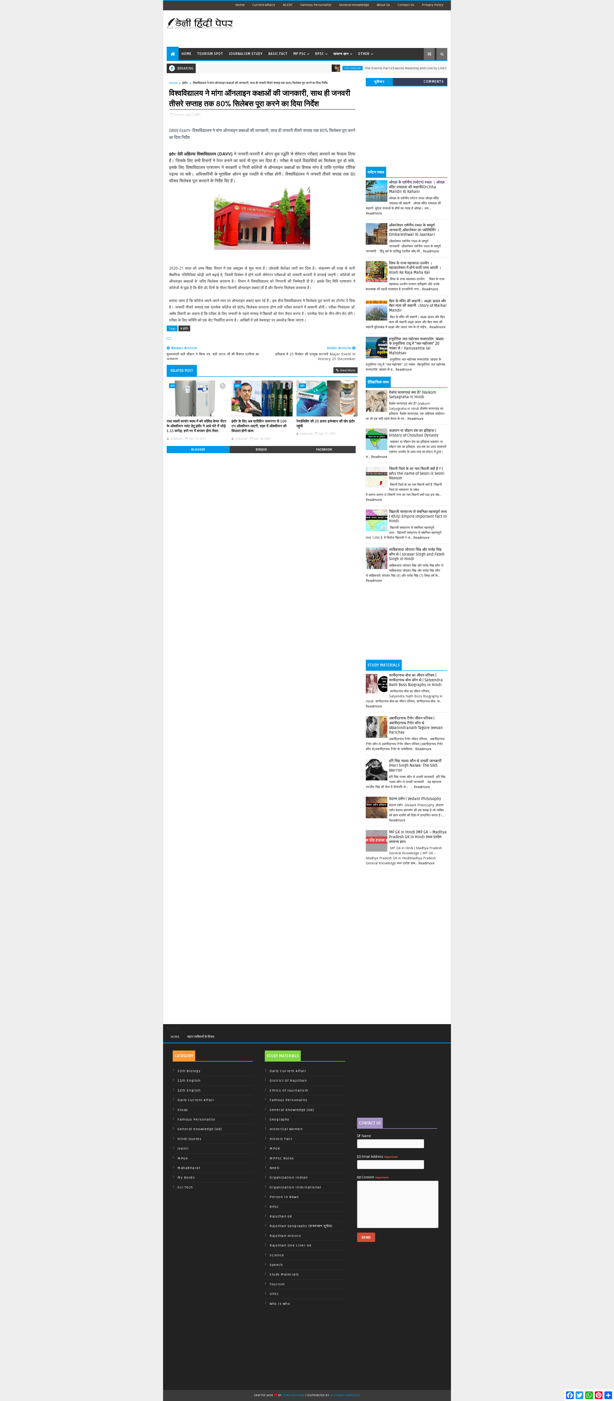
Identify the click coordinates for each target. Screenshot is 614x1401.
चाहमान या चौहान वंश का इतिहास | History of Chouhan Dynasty (413, 433)
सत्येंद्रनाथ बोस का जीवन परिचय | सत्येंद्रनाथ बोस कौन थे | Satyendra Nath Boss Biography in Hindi (416, 680)
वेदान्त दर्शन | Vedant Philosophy (415, 798)
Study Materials (284, 1274)
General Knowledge (354, 5)
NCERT (288, 5)
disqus (261, 449)
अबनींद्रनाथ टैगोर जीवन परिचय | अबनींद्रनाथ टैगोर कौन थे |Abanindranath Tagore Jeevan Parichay (416, 725)
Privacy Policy (432, 5)
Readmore (374, 213)
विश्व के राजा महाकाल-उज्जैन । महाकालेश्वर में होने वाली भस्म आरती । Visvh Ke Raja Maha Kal (415, 268)
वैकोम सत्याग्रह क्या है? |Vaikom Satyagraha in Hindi (412, 395)
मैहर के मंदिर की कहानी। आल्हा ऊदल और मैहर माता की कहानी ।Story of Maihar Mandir (418, 306)
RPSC (319, 54)
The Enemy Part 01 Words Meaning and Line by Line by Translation (380, 68)
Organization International (295, 1187)
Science (277, 1255)
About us (383, 5)
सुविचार (379, 82)
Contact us (406, 5)
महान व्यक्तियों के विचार (200, 1037)
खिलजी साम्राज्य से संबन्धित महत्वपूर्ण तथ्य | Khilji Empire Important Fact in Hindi (418, 516)
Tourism (277, 1284)
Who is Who (280, 1304)
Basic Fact (278, 54)
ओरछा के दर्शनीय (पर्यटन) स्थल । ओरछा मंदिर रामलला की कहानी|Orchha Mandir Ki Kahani (417, 187)
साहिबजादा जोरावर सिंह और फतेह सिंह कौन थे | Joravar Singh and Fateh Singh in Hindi (417, 554)
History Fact (281, 1139)
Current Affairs (263, 5)
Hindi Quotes (189, 1139)
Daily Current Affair (195, 1100)
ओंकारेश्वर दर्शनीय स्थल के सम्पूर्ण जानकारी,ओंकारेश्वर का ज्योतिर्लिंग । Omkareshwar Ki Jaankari (414, 230)
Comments (434, 82)
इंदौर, (198, 114)
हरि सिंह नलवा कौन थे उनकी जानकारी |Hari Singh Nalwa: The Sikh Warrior (415, 766)
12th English (316, 68)
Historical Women (286, 1129)
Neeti (275, 1168)
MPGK (182, 1158)
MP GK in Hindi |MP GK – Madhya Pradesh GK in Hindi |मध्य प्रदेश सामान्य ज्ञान (418, 837)
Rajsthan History (285, 1236)
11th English (189, 1081)
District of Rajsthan (288, 1081)
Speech (276, 1265)
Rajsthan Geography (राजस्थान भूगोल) (301, 1226)
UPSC (274, 1294)
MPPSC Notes (282, 1158)
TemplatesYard (294, 1395)
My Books (186, 1177)
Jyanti (183, 1148)
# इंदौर (184, 328)
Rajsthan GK (281, 1216)
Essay (182, 1110)
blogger (198, 449)
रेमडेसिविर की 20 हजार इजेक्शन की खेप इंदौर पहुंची (325, 423)
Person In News (284, 1197)
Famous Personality (315, 5)
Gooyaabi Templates (345, 1395)
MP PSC (299, 54)
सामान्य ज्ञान (341, 54)
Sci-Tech (185, 1187)
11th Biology (189, 1071)
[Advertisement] (359, 29)
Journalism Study (246, 54)
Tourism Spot (210, 54)
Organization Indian (289, 1177)
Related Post (182, 370)
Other (364, 54)
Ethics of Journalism (289, 1090)
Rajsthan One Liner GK (291, 1245)
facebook (324, 449)
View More (347, 370)
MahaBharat (188, 1168)
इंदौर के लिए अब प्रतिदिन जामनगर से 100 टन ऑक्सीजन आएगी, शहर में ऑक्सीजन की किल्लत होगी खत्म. (259, 426)
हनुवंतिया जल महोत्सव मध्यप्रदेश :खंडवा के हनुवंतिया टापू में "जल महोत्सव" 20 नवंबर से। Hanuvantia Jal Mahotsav (416, 346)
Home (240, 5)
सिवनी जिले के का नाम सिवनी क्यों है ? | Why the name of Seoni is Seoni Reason (416, 473)
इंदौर (185, 83)
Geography (279, 1119)
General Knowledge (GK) (199, 1129)
